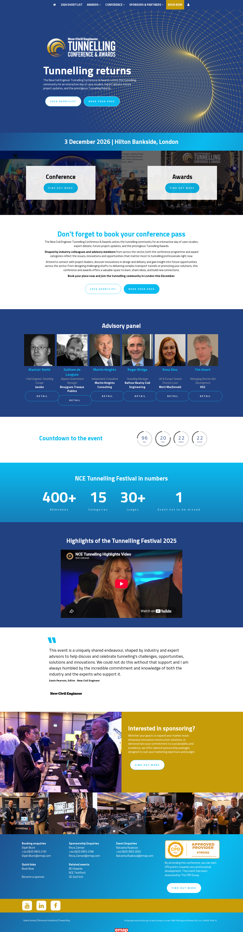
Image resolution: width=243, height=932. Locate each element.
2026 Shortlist (72, 4)
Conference (114, 4)
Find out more (60, 188)
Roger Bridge (137, 369)
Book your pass (102, 101)
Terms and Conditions (47, 920)
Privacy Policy (64, 920)
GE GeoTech (76, 877)
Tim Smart (203, 369)
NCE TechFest (77, 872)
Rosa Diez (170, 369)
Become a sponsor (33, 877)
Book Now (28, 868)
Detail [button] (42, 396)
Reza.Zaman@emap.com (84, 856)
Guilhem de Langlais (72, 372)
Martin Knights (104, 369)
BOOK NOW (175, 4)
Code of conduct (30, 920)
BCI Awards (76, 868)
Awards (93, 4)
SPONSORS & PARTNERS (145, 4)
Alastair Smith (39, 369)
